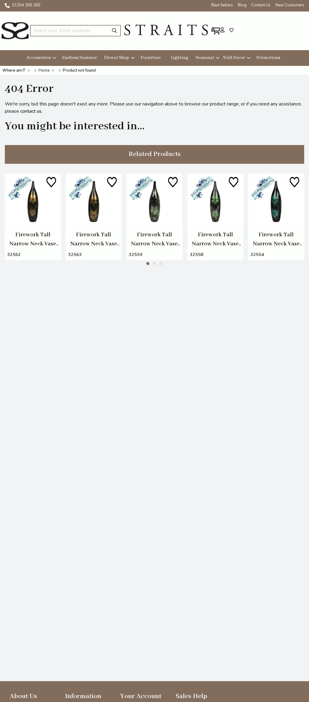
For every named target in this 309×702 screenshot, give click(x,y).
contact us (31, 111)
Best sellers (222, 5)
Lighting (179, 57)
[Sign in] (222, 29)
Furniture (151, 57)
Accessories (39, 57)
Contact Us (261, 5)
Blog (242, 5)
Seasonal (205, 57)
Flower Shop (116, 57)
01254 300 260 (26, 5)
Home (44, 70)
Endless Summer (79, 57)
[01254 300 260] (7, 5)
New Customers (290, 5)
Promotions (268, 57)
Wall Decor (234, 57)
